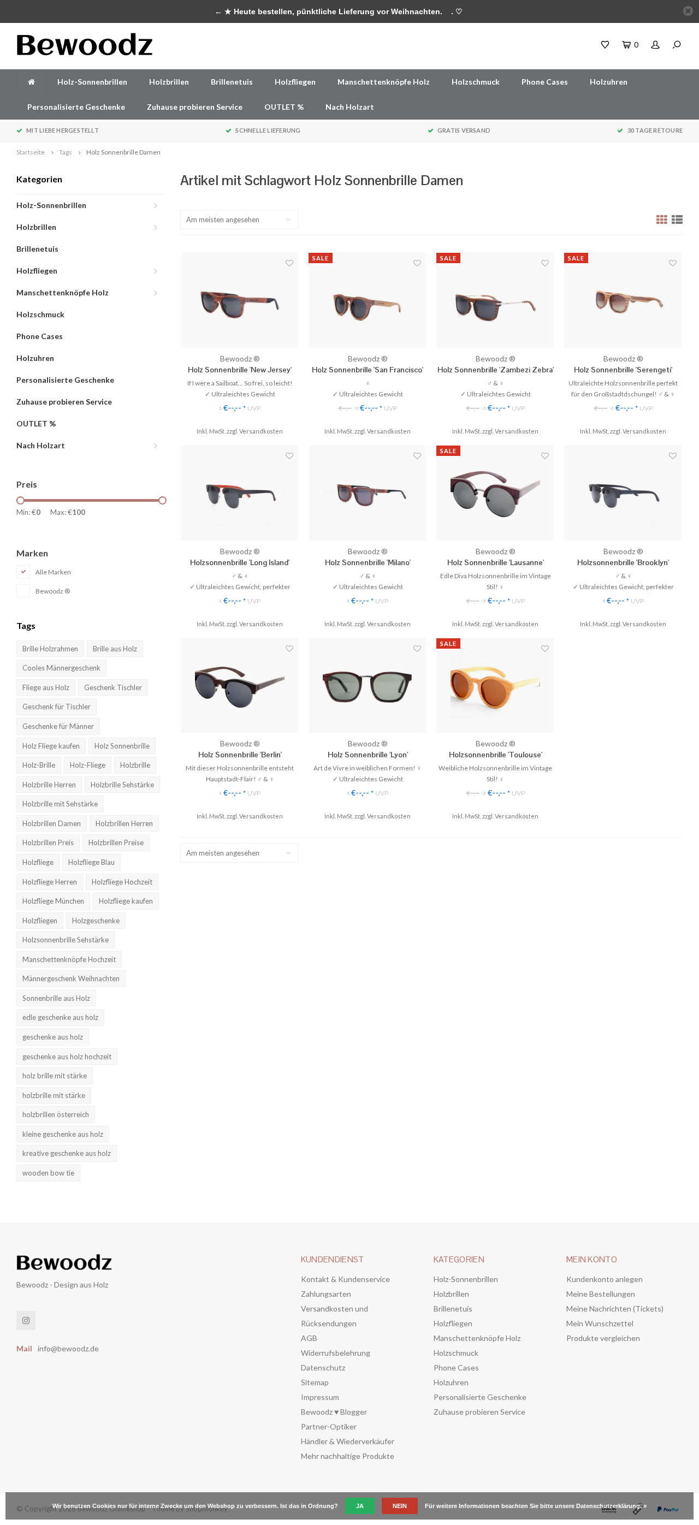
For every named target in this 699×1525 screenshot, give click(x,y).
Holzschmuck (476, 81)
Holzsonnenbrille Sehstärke (65, 939)
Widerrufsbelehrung (335, 1352)
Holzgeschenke (96, 920)
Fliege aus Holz (45, 687)
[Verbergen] (688, 11)
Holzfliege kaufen (126, 901)
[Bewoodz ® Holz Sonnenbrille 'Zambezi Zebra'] (495, 300)
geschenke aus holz (52, 1037)
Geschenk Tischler (113, 687)
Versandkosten (261, 431)
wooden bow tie (48, 1172)
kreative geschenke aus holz (66, 1153)
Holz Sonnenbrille (122, 745)
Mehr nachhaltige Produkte (347, 1456)
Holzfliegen (295, 81)
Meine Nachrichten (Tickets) (615, 1308)
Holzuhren (608, 81)
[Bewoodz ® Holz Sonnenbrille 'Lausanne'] (495, 493)
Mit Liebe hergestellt (62, 130)
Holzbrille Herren (49, 784)
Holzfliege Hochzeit (122, 881)
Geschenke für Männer (58, 726)
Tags (65, 152)
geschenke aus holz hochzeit (66, 1056)
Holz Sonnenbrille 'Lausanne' (495, 562)
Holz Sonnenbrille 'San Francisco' (367, 370)
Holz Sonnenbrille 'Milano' (368, 562)
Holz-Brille (38, 765)
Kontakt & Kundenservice (345, 1279)
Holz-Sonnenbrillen (92, 81)
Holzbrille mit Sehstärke (60, 803)
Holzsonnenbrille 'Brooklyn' (623, 562)
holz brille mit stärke (54, 1075)
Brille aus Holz (115, 648)
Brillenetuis (232, 81)
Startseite (30, 152)
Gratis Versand (463, 130)
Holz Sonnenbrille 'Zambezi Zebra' (495, 370)
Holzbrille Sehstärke (122, 784)
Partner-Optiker (329, 1426)
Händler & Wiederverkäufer (347, 1441)
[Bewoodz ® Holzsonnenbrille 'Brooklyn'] (623, 493)
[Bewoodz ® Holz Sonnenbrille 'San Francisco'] (367, 300)
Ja (360, 1506)
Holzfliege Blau (91, 862)
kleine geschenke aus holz (62, 1134)
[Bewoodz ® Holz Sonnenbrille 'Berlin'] (240, 685)
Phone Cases (545, 81)
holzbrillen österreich (55, 1114)
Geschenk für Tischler (56, 706)
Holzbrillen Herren (124, 823)
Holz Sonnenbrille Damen (123, 152)
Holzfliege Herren (49, 881)
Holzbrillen (169, 81)
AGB (309, 1338)
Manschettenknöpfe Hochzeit (69, 959)
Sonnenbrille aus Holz (56, 998)
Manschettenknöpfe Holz (383, 81)
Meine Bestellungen (600, 1293)
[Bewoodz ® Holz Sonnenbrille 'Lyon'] (367, 685)
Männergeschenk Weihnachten (71, 978)
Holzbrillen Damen (51, 823)
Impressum (320, 1397)
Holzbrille (135, 765)
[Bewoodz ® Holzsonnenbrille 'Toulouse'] (495, 685)
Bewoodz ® (52, 591)
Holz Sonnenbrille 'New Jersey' (240, 370)
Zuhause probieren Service (194, 106)
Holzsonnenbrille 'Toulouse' (495, 754)
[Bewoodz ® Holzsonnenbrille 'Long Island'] (240, 493)
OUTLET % (284, 106)
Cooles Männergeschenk (61, 667)
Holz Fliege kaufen (51, 745)
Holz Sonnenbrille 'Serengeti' (623, 370)
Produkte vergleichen (603, 1338)
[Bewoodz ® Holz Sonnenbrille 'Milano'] (367, 493)
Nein (400, 1506)
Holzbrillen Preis (48, 842)
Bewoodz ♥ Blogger (334, 1411)
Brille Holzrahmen (50, 648)
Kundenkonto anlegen (604, 1279)
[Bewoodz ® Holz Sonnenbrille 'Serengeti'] (623, 300)
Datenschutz (323, 1367)
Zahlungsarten (326, 1293)
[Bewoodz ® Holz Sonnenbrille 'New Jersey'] (240, 300)
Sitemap (315, 1382)
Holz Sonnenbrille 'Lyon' (368, 754)
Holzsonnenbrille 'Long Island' (239, 562)
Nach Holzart (349, 106)
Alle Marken (53, 572)
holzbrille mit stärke (53, 1095)
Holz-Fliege (87, 765)
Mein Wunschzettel (599, 1323)
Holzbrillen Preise (116, 842)
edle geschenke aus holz (60, 1017)
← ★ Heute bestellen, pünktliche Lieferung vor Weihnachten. (328, 11)
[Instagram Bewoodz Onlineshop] (25, 1320)
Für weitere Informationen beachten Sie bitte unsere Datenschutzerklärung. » (536, 1506)
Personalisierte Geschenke (76, 106)
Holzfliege (38, 862)
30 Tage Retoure (655, 130)
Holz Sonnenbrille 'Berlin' (240, 754)
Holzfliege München (53, 901)
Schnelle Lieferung (267, 130)
